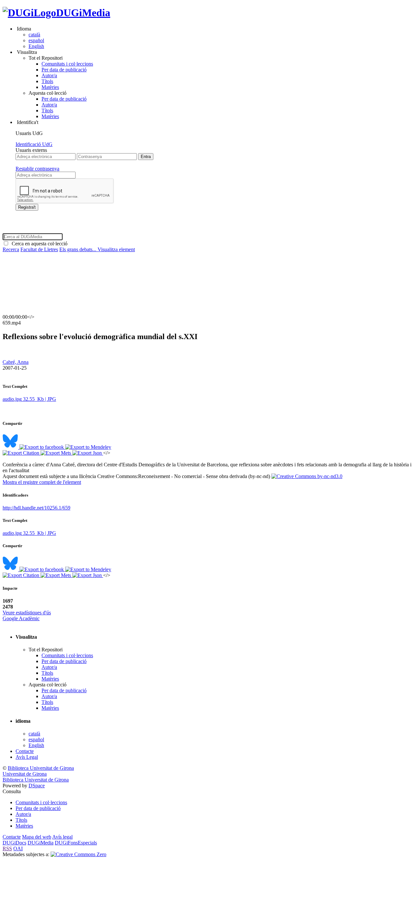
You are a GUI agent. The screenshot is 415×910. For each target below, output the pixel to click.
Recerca (11, 249)
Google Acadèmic (21, 618)
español (36, 40)
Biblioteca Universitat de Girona (41, 768)
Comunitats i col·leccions (67, 64)
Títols (47, 81)
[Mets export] (56, 453)
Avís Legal (27, 757)
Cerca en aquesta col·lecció (38, 243)
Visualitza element (116, 249)
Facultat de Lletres (39, 249)
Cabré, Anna (16, 362)
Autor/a (49, 75)
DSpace (37, 785)
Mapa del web (36, 837)
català (34, 34)
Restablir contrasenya (37, 168)
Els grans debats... (78, 249)
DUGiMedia (83, 12)
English (36, 46)
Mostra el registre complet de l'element (42, 482)
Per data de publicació (64, 69)
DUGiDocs (14, 842)
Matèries (50, 87)
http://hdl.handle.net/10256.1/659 (36, 507)
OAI (18, 848)
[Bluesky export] (11, 447)
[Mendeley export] (88, 447)
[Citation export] (22, 453)
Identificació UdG (34, 144)
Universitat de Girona (25, 774)
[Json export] (87, 453)
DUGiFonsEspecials (76, 842)
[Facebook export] (42, 447)
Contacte (25, 751)
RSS (7, 848)
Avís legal (62, 837)
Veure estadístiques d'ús (27, 612)
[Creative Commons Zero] (78, 854)
